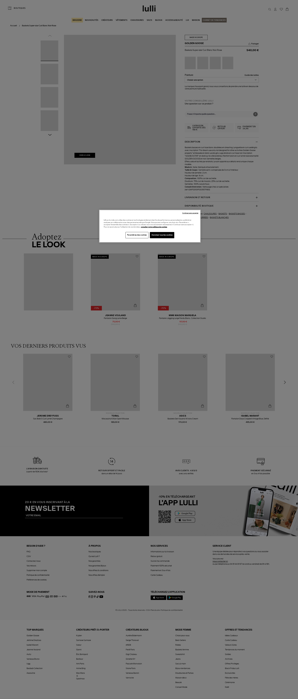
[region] (150, 226)
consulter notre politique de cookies (154, 227)
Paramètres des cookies (137, 235)
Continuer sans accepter (190, 213)
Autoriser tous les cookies (162, 235)
